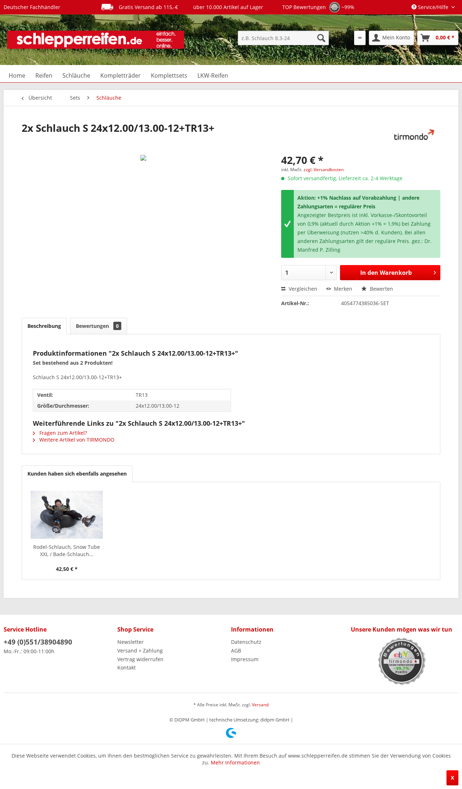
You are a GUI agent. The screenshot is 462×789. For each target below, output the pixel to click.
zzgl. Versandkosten (324, 169)
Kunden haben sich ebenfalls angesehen (77, 473)
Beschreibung (44, 325)
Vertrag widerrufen (140, 659)
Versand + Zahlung (140, 650)
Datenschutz (246, 641)
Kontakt (126, 667)
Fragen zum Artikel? (62, 432)
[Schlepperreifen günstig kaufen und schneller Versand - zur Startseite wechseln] (95, 40)
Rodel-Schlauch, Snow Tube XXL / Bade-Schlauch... (66, 550)
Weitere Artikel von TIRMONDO (76, 439)
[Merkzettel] (360, 38)
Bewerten (381, 288)
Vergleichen (302, 288)
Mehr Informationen (235, 762)
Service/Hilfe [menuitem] (433, 7)
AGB (236, 650)
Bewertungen (97, 325)
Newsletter (130, 641)
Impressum (244, 659)
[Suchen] (321, 38)
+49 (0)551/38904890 (38, 642)
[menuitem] (283, 38)
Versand (260, 705)
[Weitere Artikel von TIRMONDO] (412, 135)
